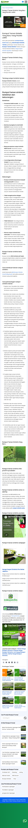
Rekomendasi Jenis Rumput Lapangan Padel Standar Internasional (7, 693)
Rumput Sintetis (9, 7)
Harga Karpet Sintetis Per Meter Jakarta (13, 570)
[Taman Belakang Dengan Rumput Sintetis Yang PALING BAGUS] (20, 672)
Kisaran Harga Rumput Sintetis (12, 651)
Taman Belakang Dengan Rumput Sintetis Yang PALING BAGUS (19, 679)
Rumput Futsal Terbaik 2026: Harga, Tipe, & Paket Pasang (14, 800)
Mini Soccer (15, 775)
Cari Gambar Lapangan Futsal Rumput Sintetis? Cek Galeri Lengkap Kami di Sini (10, 754)
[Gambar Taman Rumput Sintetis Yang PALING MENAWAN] (8, 672)
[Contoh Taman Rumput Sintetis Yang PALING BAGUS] (20, 700)
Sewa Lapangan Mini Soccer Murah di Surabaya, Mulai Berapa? (10, 745)
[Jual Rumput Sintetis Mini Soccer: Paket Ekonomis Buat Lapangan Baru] (20, 686)
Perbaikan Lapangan (8, 790)
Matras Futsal (6, 775)
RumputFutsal (15, 616)
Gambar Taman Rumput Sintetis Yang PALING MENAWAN (7, 679)
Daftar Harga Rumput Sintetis (12, 654)
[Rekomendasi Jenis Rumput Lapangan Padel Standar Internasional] (8, 686)
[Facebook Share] (6, 662)
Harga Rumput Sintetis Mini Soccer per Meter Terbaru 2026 (7, 707)
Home (3, 7)
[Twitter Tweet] (3, 662)
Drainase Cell (6, 772)
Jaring (21, 772)
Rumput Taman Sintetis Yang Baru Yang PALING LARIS (13, 11)
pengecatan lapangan (8, 793)
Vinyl (14, 779)
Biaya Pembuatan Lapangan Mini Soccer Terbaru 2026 (11, 728)
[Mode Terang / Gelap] (23, 1)
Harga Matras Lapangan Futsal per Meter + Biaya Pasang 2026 (11, 737)
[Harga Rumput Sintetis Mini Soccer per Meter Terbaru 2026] (8, 700)
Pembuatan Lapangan (8, 786)
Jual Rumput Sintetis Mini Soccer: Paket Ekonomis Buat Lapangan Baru (19, 693)
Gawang (14, 772)
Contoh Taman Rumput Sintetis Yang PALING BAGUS (19, 707)
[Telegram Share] (9, 662)
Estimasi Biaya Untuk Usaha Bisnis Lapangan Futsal (9, 763)
